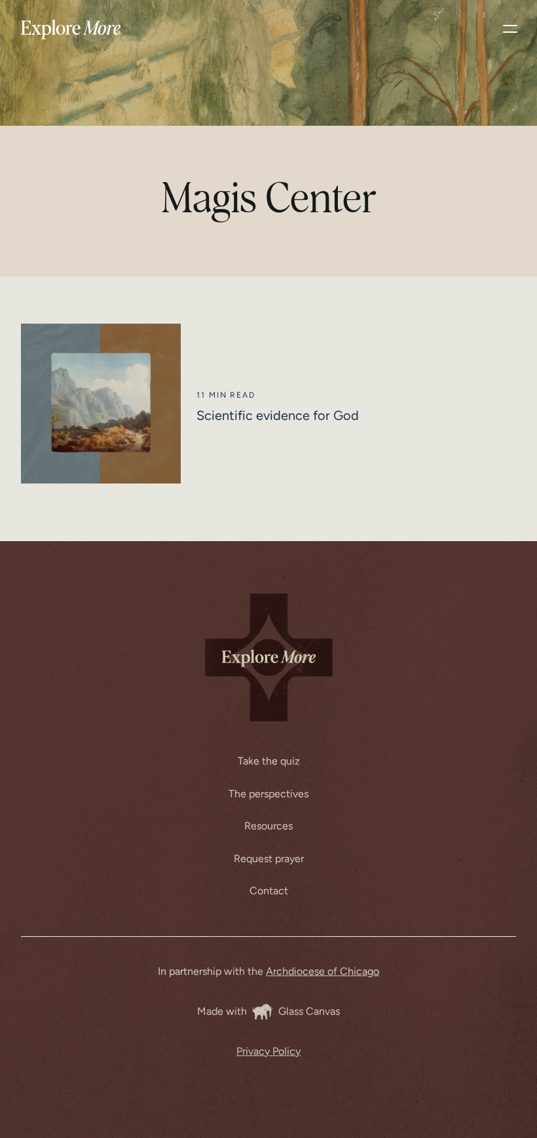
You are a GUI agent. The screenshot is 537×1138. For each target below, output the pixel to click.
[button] (510, 28)
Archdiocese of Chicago (322, 971)
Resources (268, 826)
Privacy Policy (268, 1051)
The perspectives (268, 793)
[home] (71, 28)
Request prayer (269, 858)
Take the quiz (269, 761)
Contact (269, 890)
